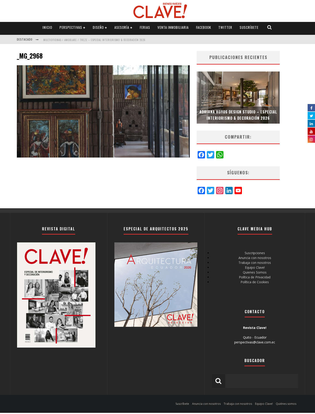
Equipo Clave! (255, 267)
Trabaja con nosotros (254, 262)
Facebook (203, 27)
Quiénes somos (286, 404)
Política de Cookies (255, 282)
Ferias (145, 27)
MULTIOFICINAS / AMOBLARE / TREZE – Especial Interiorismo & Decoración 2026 (94, 40)
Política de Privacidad (254, 277)
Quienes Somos (255, 272)
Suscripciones (255, 253)
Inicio (47, 27)
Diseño (98, 27)
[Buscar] (269, 27)
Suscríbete (249, 27)
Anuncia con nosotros (254, 258)
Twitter (225, 27)
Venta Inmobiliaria (173, 27)
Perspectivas (70, 27)
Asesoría (121, 27)
